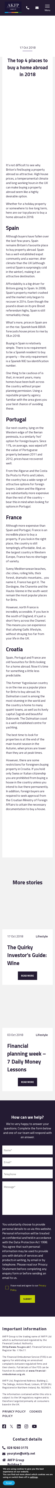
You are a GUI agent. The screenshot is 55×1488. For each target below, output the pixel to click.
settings (34, 1477)
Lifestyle (42, 936)
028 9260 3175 (17, 1447)
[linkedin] (19, 1426)
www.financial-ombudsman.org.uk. (24, 1372)
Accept (9, 1483)
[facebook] (4, 1426)
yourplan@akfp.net (21, 1453)
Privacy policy (14, 1411)
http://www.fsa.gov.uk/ (16, 1347)
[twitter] (11, 1426)
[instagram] (26, 1426)
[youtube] (34, 1426)
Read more (27, 975)
